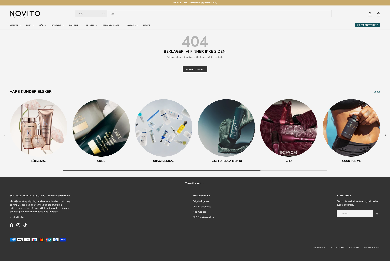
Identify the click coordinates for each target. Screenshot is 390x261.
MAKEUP (73, 25)
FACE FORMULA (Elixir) (226, 161)
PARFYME (56, 25)
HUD (28, 25)
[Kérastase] (38, 128)
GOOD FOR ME (351, 161)
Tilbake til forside (195, 69)
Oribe (101, 161)
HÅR (41, 25)
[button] (378, 14)
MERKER (14, 25)
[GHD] (289, 128)
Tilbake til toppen (193, 183)
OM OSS (131, 25)
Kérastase (38, 161)
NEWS (146, 25)
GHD (289, 161)
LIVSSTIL (90, 25)
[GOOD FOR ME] (351, 128)
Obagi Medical (163, 161)
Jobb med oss (199, 211)
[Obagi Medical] (163, 128)
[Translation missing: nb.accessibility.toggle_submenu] (20, 25)
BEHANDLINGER (111, 25)
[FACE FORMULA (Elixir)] (226, 128)
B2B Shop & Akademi (203, 217)
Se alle (377, 91)
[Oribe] (101, 128)
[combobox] (203, 13)
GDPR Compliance (202, 206)
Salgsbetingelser (201, 201)
